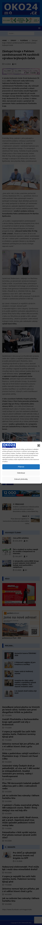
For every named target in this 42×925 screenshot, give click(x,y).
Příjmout (21, 467)
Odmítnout (21, 473)
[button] (39, 445)
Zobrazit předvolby (21, 479)
